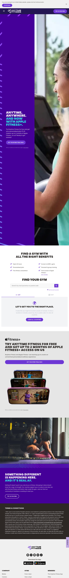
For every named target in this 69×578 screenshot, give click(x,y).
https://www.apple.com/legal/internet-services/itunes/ (48, 522)
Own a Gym (28, 577)
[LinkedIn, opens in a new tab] (34, 555)
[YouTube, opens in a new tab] (38, 555)
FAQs (49, 577)
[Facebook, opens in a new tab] (27, 555)
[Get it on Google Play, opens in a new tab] (40, 563)
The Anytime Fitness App (55, 574)
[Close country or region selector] (66, 4)
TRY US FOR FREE (60, 11)
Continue (7, 5)
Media (4, 574)
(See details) (44, 274)
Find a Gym (28, 574)
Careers (4, 577)
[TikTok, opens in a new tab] (41, 555)
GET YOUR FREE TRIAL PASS (16, 142)
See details (25, 147)
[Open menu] (4, 11)
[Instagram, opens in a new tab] (31, 555)
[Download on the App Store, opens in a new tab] (28, 563)
